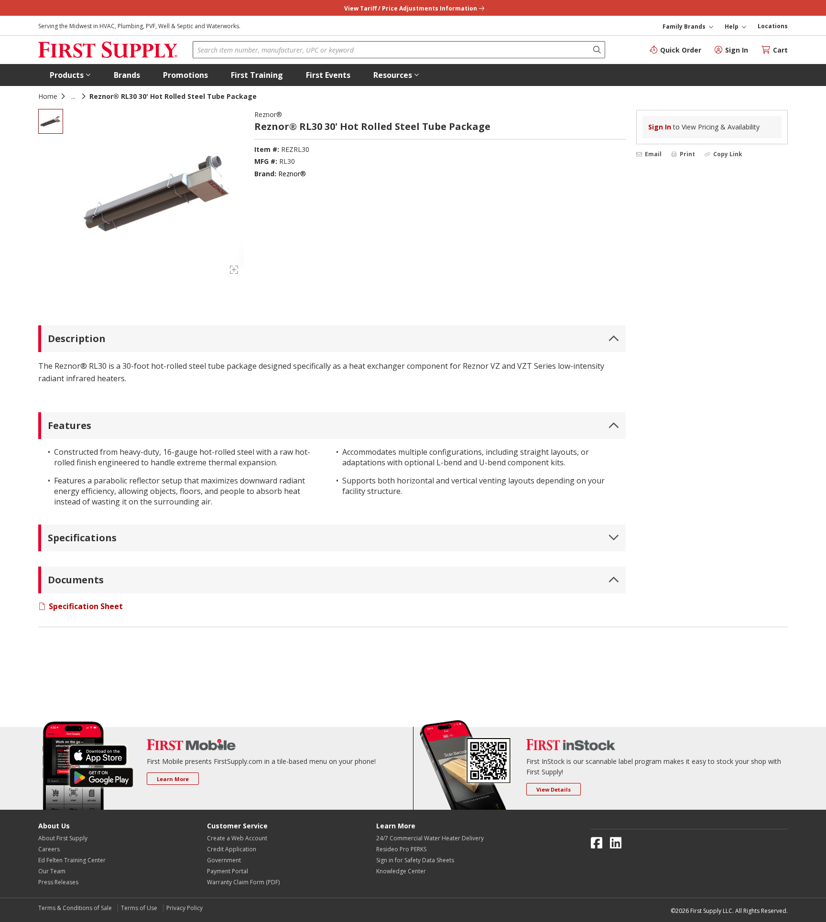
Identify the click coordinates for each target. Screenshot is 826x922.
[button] (70, 75)
